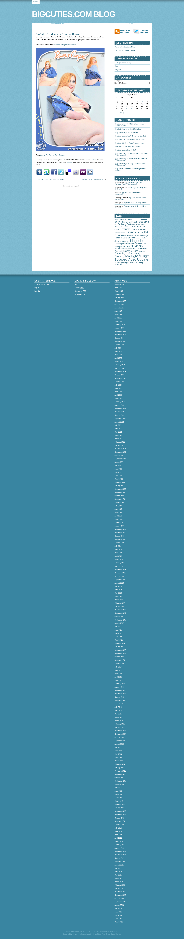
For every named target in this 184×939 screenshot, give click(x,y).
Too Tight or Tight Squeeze (55, 155)
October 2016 (119, 657)
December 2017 (120, 610)
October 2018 (119, 576)
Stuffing (119, 256)
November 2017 (120, 613)
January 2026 (119, 298)
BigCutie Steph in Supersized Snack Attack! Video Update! (131, 159)
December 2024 (120, 331)
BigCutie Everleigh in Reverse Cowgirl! (59, 34)
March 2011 (119, 882)
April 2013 (118, 798)
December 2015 (120, 690)
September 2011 (120, 861)
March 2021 (119, 479)
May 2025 (118, 314)
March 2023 (119, 398)
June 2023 (118, 388)
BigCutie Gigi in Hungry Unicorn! (92, 179)
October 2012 (119, 818)
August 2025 (119, 308)
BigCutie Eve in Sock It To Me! (126, 150)
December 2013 (120, 771)
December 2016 (120, 650)
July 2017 (118, 627)
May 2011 (118, 875)
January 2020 (119, 526)
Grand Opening (139, 235)
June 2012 (118, 831)
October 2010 (119, 898)
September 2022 (120, 419)
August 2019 (119, 543)
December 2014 (120, 731)
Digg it (39, 172)
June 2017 (118, 630)
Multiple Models (122, 246)
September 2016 (120, 660)
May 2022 (118, 432)
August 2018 (119, 583)
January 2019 (119, 566)
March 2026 (119, 291)
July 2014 (118, 747)
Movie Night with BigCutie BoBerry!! (130, 188)
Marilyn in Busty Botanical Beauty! (128, 146)
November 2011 (120, 855)
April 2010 (118, 919)
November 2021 (120, 452)
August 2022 (119, 422)
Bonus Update (135, 224)
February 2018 (120, 603)
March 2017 (119, 640)
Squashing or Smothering (127, 253)
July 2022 (118, 425)
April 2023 (118, 395)
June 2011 (118, 872)
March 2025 (119, 321)
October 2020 (119, 496)
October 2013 (119, 778)
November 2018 (120, 573)
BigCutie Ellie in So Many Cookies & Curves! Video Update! (131, 154)
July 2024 (118, 348)
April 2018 (118, 596)
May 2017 (118, 633)
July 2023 (118, 385)
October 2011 (119, 858)
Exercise (139, 232)
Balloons (123, 219)
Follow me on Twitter (141, 31)
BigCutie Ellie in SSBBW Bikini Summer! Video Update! (130, 124)
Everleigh (93, 160)
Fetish (123, 235)
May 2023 (118, 392)
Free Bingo (106, 934)
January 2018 (119, 606)
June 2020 (118, 509)
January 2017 (119, 647)
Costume (125, 229)
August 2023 (119, 382)
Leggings (125, 241)
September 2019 (120, 539)
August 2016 (119, 663)
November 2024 (120, 335)
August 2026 (119, 284)
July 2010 (118, 908)
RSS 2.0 (69, 162)
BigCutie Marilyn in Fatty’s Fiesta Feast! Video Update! (130, 164)
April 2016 (118, 677)
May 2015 (118, 714)
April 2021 (118, 476)
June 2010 (118, 912)
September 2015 (120, 700)
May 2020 (118, 512)
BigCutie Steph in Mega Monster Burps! (129, 143)
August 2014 (119, 744)
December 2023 (120, 372)
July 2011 (118, 868)
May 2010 (118, 915)
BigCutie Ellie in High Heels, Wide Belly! (130, 139)
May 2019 (118, 553)
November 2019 (120, 533)
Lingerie (136, 241)
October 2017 (119, 617)
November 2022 (120, 412)
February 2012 (120, 845)
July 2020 (118, 506)
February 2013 (120, 804)
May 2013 (118, 794)
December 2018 (120, 570)
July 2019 (118, 546)
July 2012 (118, 828)
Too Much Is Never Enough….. (126, 50)
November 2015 (120, 694)
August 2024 (119, 345)
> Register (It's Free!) (123, 62)
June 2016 (118, 670)
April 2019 (118, 556)
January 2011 (119, 888)
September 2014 (120, 741)
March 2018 (119, 600)
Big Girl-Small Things (134, 222)
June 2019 (118, 549)
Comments (80, 291)
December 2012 (120, 811)
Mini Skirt (142, 244)
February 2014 (120, 764)
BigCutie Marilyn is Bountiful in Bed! (128, 129)
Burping (143, 224)
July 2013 (118, 788)
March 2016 (119, 680)
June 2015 (118, 710)
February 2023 (120, 402)
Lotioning (118, 244)
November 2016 (120, 653)
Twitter (61, 172)
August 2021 (119, 462)
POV (139, 249)
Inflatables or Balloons (141, 238)
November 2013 (120, 774)
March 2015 (119, 721)
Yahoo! (83, 172)
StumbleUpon (47, 172)
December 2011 (120, 851)
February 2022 (120, 442)
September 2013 (120, 781)
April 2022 (118, 435)
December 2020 (120, 489)
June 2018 (118, 590)
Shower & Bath (129, 251)
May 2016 (118, 674)
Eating (130, 232)
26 (132, 108)
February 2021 (120, 482)
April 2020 (118, 516)
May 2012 (118, 835)
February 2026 (120, 294)
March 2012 (119, 841)
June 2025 (118, 311)
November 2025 (120, 301)
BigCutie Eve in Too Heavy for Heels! (50, 179)
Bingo (74, 934)
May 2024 (118, 355)
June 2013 (118, 791)
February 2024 (120, 365)
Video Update (138, 259)
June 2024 (118, 351)
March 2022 (119, 439)
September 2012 (120, 821)
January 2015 (119, 727)
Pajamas (119, 248)
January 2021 (119, 486)
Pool (134, 248)
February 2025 (120, 325)
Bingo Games (116, 934)
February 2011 (120, 885)
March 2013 (119, 801)
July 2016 (118, 667)
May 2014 (118, 754)
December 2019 (120, 529)
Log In (117, 66)
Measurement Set (130, 243)
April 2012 (118, 838)
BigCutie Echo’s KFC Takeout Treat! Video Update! (129, 183)
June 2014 (118, 751)
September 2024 (120, 341)
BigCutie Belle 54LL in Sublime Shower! (130, 207)
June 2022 (118, 429)
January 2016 (119, 687)
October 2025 (119, 304)
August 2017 (119, 623)
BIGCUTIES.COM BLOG (73, 14)
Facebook (54, 172)
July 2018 (118, 586)
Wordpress (113, 931)
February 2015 (120, 724)
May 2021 (118, 472)
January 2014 (119, 768)
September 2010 (120, 902)
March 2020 (119, 519)
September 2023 (120, 378)
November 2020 (120, 492)
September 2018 (120, 580)
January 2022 (119, 445)
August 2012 (119, 825)
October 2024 (119, 338)
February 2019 (120, 563)
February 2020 (120, 523)
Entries (78, 288)
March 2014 (119, 761)
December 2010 (120, 892)
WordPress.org (79, 294)
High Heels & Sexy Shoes (131, 236)
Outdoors (137, 246)
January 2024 (119, 368)
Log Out (118, 70)
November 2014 (120, 734)
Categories (118, 81)
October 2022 (119, 415)
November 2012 (120, 815)
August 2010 (119, 905)
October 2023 (119, 375)
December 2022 (120, 408)
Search (35, 2)
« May (122, 112)
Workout (118, 264)
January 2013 (119, 808)
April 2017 (118, 637)
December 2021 (120, 449)
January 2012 (119, 848)
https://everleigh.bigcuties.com (65, 45)
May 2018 (118, 593)
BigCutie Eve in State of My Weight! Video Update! (130, 169)
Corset (117, 229)
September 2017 (120, 620)
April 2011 (118, 878)
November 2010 (120, 895)
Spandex (142, 251)
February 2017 (120, 643)
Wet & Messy (137, 263)
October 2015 (119, 697)
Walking (118, 262)
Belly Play (120, 221)
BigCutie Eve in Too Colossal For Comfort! (130, 136)
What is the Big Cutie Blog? (125, 47)
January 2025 (119, 328)
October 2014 (119, 737)
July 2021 (118, 465)
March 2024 (119, 361)
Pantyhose (127, 249)
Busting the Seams (122, 227)
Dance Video (120, 233)
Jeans (42, 155)
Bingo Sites (97, 934)
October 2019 (119, 536)
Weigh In (127, 262)
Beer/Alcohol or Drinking (137, 219)
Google (76, 172)
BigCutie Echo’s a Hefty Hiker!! (135, 203)
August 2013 (119, 784)
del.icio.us (68, 172)
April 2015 (118, 717)
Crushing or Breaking (138, 229)
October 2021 (119, 455)
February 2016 (120, 684)
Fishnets (130, 236)
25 (127, 108)
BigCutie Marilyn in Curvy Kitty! (126, 132)
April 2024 (118, 358)
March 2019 (119, 559)
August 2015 (119, 704)
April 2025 (118, 318)
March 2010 (119, 922)
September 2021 (120, 459)
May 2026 (118, 288)
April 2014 (118, 757)
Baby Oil (118, 219)
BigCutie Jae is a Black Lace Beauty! (130, 198)
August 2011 (119, 865)
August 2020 (119, 502)
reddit (90, 172)
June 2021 (118, 469)
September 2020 (120, 499)
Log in (76, 284)
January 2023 (119, 405)
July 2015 (118, 707)
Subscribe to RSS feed (124, 31)
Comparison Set (138, 226)
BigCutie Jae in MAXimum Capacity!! (128, 193)
